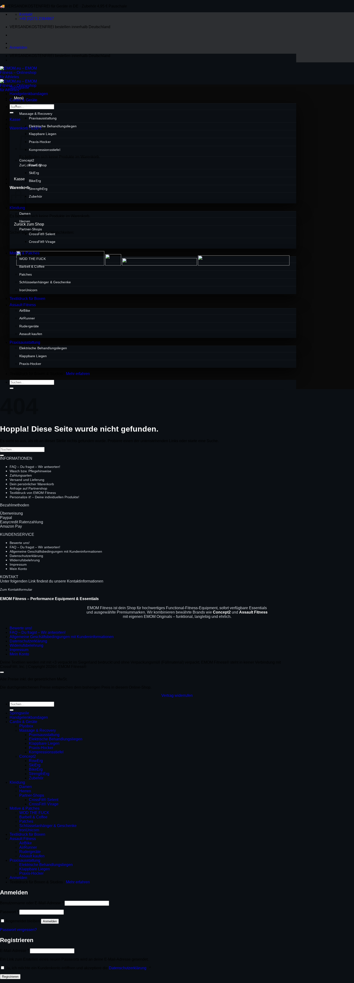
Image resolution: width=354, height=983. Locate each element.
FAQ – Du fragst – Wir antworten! (35, 467)
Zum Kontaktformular (16, 589)
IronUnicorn (28, 290)
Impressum (18, 564)
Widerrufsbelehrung (25, 560)
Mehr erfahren (78, 374)
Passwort (9, 912)
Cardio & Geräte (23, 100)
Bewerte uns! (20, 543)
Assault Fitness (23, 305)
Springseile (19, 87)
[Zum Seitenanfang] (2, 672)
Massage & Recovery (35, 114)
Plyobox (25, 106)
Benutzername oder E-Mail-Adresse (32, 903)
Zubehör (35, 196)
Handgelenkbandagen (29, 94)
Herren (24, 221)
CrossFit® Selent (42, 234)
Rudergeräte (29, 326)
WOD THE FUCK (32, 259)
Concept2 (26, 160)
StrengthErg (38, 189)
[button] (18, 47)
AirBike (24, 310)
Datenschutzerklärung (26, 556)
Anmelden (50, 921)
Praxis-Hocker (40, 142)
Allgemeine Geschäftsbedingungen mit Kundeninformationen (56, 551)
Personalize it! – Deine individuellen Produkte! (44, 497)
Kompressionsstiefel (44, 150)
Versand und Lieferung (27, 480)
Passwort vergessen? (18, 930)
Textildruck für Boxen (27, 299)
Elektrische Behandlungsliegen (53, 126)
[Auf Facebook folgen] (14, 60)
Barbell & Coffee (32, 266)
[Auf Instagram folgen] (22, 60)
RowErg (35, 165)
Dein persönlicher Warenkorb (32, 484)
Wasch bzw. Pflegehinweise (30, 471)
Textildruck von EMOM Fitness (33, 493)
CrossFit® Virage (42, 242)
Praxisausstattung (43, 118)
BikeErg (35, 181)
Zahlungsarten (21, 475)
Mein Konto (18, 569)
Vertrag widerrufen (177, 695)
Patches (25, 274)
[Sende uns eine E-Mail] (31, 60)
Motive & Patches (24, 253)
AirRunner (27, 318)
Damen (25, 213)
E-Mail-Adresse (14, 951)
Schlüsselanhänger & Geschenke (45, 282)
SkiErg (34, 173)
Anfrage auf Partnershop (28, 488)
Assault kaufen (30, 334)
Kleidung (17, 782)
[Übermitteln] (11, 112)
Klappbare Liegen (42, 134)
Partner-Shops (30, 229)
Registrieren (10, 976)
